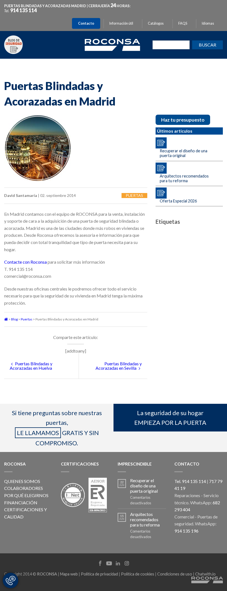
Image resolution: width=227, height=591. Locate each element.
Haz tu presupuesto (183, 120)
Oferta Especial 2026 (178, 201)
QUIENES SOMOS (22, 481)
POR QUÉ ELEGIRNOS (26, 495)
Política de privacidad (99, 574)
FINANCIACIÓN (20, 502)
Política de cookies (137, 574)
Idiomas (208, 23)
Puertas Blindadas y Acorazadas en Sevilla (119, 366)
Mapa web (69, 574)
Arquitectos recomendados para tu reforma (184, 178)
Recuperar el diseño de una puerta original (183, 153)
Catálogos (156, 23)
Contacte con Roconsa (25, 261)
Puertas (134, 195)
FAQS (182, 23)
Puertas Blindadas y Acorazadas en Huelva (31, 366)
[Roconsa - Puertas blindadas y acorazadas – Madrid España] (112, 44)
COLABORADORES (23, 488)
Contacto (86, 23)
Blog (14, 319)
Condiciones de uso (174, 574)
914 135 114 (23, 10)
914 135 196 (186, 530)
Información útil (121, 23)
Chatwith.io (205, 574)
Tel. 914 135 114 (190, 481)
